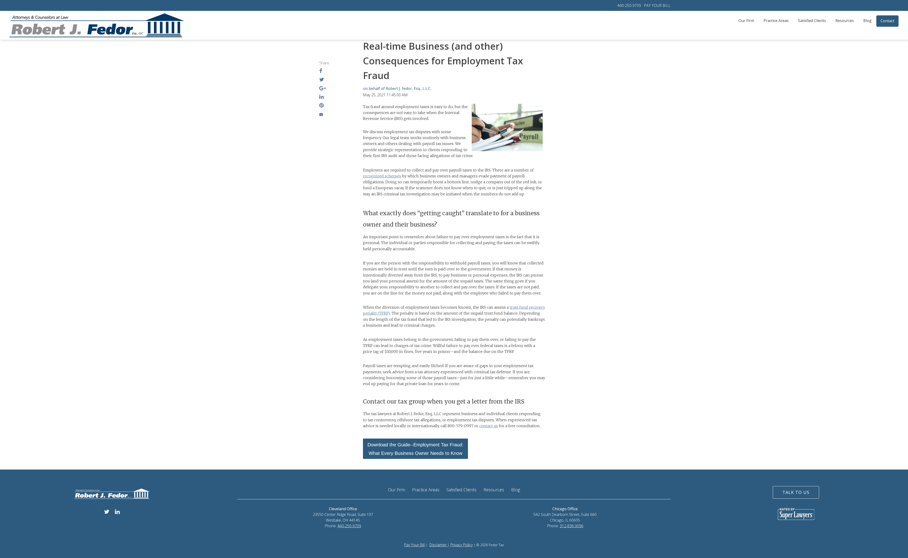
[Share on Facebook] (320, 71)
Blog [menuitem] (867, 20)
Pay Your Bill (414, 544)
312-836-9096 (571, 525)
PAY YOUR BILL (657, 5)
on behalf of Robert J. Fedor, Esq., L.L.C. (397, 88)
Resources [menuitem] (844, 20)
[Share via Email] (321, 114)
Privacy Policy (461, 544)
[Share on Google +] (322, 88)
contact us (488, 425)
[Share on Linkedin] (321, 97)
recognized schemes (382, 176)
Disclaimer (438, 544)
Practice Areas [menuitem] (776, 20)
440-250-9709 (629, 5)
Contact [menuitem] (887, 20)
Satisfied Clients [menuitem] (812, 20)
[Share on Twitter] (321, 80)
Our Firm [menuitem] (746, 20)
